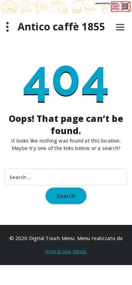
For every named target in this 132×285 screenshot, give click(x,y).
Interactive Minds (66, 251)
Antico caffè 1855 (61, 27)
